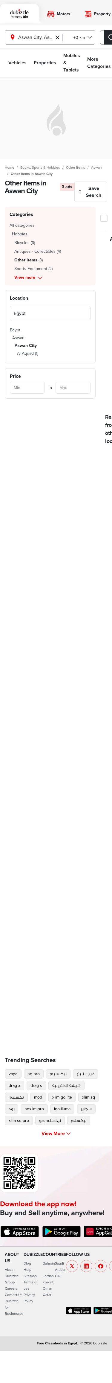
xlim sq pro (19, 1120)
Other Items (75, 167)
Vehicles (17, 62)
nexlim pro (34, 1109)
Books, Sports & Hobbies (40, 167)
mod (38, 1097)
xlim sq (88, 1097)
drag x (14, 1085)
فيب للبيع (85, 1074)
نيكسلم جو (50, 1120)
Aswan (96, 167)
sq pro (34, 1074)
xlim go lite (62, 1097)
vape (13, 1074)
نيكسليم (58, 1074)
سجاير (86, 1109)
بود (11, 1109)
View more (24, 277)
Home (9, 167)
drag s (36, 1085)
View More (53, 1133)
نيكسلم (78, 1120)
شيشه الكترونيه (66, 1085)
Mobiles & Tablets (71, 62)
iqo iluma (62, 1109)
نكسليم (16, 1097)
